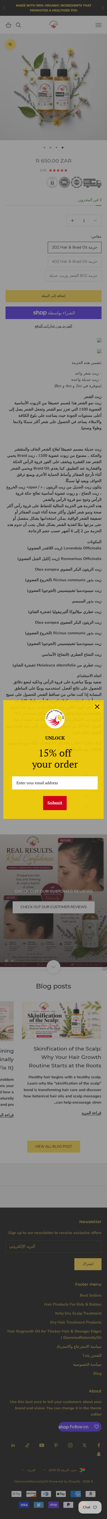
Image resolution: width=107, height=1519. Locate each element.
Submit (54, 803)
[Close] (97, 706)
